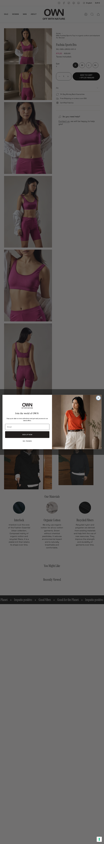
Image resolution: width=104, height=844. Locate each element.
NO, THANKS (27, 441)
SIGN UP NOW (27, 435)
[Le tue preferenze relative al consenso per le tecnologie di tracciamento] (99, 839)
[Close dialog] (98, 398)
